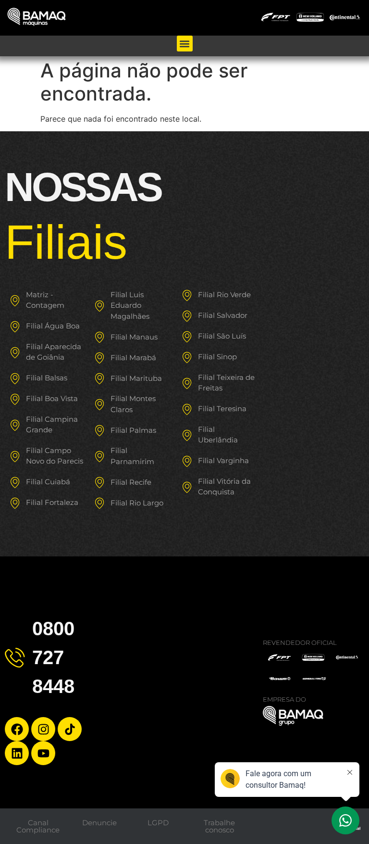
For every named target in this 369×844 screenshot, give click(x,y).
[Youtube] (43, 753)
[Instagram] (43, 729)
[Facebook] (17, 729)
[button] (185, 43)
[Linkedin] (17, 753)
